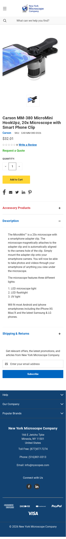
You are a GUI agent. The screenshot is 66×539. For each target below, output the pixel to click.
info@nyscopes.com (37, 465)
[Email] (10, 192)
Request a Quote (14, 150)
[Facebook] (4, 192)
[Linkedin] (23, 192)
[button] (26, 144)
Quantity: (9, 158)
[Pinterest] (30, 192)
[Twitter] (17, 192)
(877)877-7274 (39, 449)
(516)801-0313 (37, 457)
